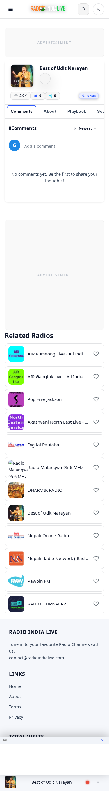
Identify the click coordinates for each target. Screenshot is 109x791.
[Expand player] (98, 782)
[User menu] (98, 9)
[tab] (21, 112)
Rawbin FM (39, 581)
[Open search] (83, 9)
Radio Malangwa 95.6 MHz (55, 467)
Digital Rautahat (44, 445)
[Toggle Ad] (102, 740)
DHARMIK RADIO (45, 490)
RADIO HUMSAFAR (47, 604)
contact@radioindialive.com (36, 657)
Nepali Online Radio (48, 535)
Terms (15, 706)
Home (15, 686)
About (15, 696)
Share (91, 95)
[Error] (45, 78)
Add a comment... (41, 146)
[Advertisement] (54, 41)
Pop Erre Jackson (45, 399)
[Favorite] (96, 354)
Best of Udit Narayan (49, 513)
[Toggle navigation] (10, 9)
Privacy (16, 717)
